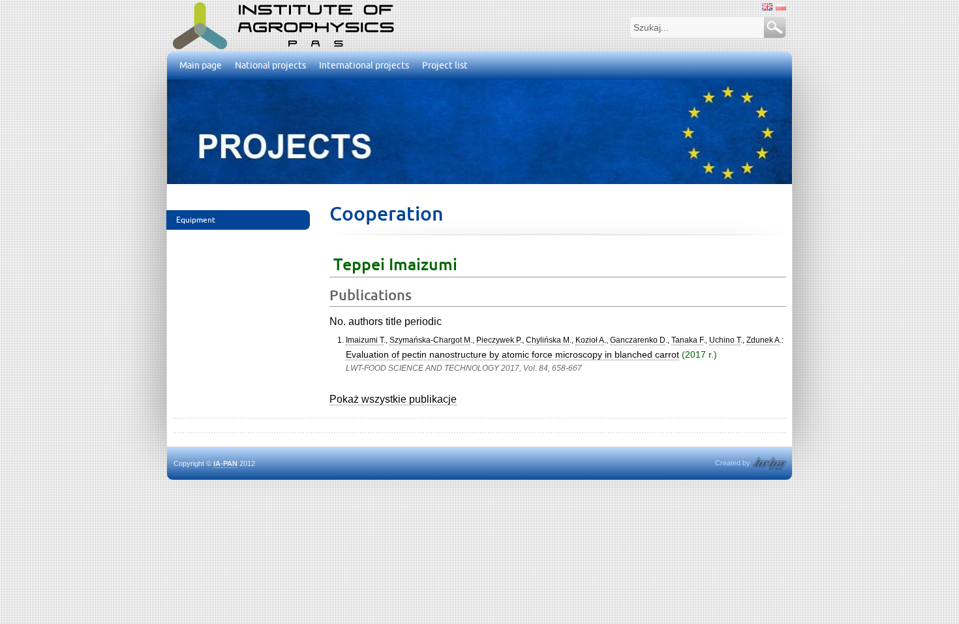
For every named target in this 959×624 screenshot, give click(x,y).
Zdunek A (763, 340)
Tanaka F (687, 340)
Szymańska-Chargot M (429, 340)
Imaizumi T (365, 340)
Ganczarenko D (637, 340)
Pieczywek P (498, 340)
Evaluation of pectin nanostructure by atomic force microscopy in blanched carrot (512, 354)
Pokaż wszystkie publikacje (393, 399)
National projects (270, 65)
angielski (767, 6)
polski (781, 6)
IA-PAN (225, 463)
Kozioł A (589, 340)
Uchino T (724, 340)
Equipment (195, 219)
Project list (445, 65)
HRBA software (770, 463)
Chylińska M (548, 340)
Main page (200, 65)
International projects (364, 65)
